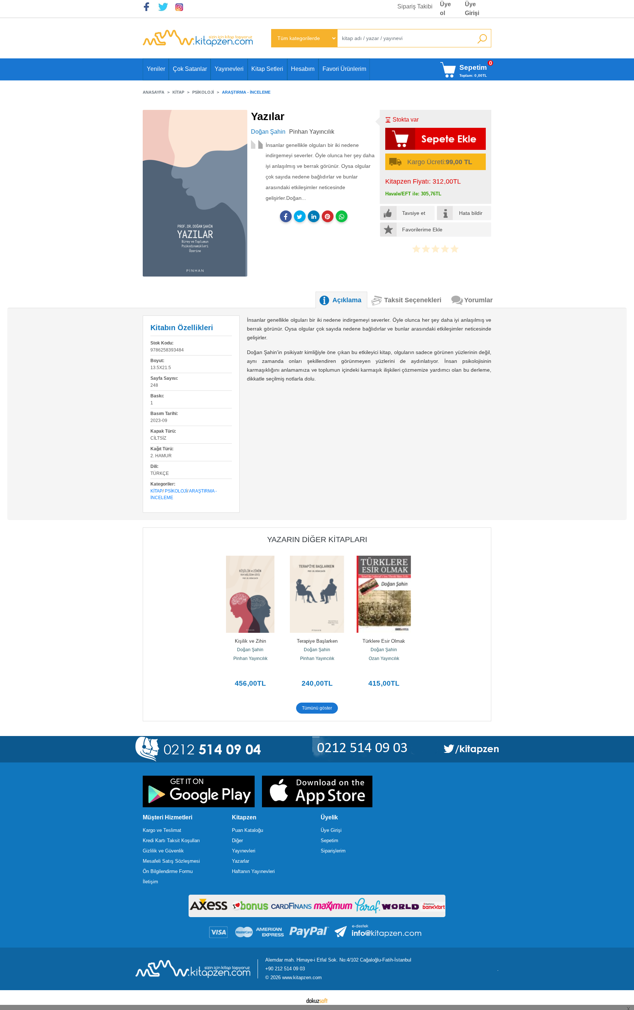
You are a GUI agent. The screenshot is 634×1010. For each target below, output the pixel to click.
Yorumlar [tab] (478, 300)
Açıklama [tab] (346, 300)
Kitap (156, 491)
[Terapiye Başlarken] (317, 594)
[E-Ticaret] (317, 1000)
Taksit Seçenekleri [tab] (412, 300)
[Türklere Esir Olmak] (383, 594)
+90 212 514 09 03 (285, 968)
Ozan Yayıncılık (384, 658)
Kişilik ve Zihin (250, 641)
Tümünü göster (317, 708)
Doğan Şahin (250, 649)
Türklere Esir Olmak (383, 641)
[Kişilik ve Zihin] (250, 594)
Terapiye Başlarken (317, 641)
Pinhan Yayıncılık (250, 658)
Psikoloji (176, 491)
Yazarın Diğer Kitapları (317, 539)
